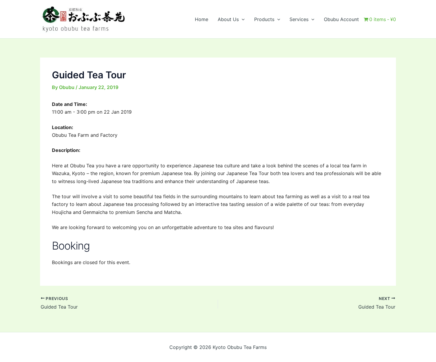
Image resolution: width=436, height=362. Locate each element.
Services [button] (298, 19)
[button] (242, 19)
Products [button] (264, 19)
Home (201, 19)
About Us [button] (228, 19)
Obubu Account (341, 19)
